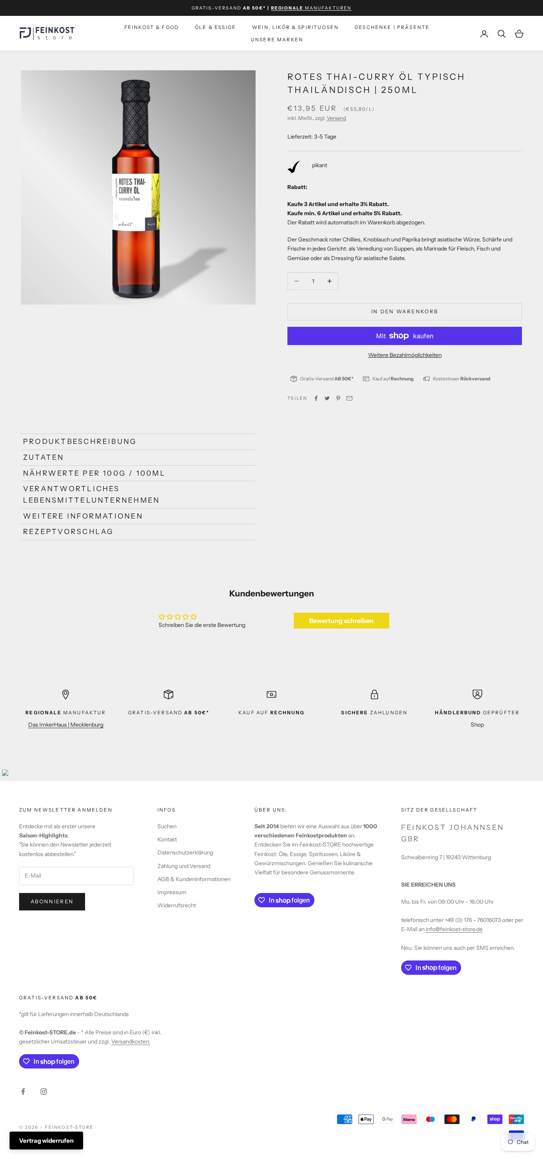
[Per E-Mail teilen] (349, 398)
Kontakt (167, 839)
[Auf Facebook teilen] (316, 398)
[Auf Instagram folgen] (44, 1091)
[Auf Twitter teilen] (327, 398)
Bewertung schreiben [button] (341, 621)
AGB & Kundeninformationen (194, 879)
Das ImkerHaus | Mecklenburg (65, 724)
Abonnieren (52, 901)
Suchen (166, 826)
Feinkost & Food (151, 27)
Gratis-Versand (326, 379)
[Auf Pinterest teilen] (338, 398)
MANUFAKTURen (311, 8)
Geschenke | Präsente (392, 27)
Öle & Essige (215, 27)
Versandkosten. (130, 1041)
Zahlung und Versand (183, 866)
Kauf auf (393, 379)
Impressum (171, 892)
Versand (336, 118)
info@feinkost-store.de (454, 929)
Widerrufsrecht (176, 905)
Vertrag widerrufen (46, 1140)
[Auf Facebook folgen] (23, 1091)
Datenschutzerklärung (185, 852)
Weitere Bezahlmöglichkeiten (405, 355)
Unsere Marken (277, 39)
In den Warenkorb (404, 311)
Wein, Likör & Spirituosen (295, 27)
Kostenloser (462, 379)
